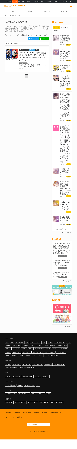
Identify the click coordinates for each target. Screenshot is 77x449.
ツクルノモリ (16, 352)
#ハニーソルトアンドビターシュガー (37, 35)
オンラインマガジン (20, 402)
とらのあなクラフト (11, 394)
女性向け (30, 11)
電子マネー (37, 376)
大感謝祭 (8, 352)
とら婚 (34, 1)
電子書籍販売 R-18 (59, 364)
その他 (68, 342)
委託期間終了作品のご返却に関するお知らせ (61, 273)
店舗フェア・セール (36, 345)
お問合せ (19, 417)
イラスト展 (48, 1)
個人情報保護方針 (56, 412)
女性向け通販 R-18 (37, 364)
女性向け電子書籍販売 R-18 (27, 367)
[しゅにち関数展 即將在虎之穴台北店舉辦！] (56, 219)
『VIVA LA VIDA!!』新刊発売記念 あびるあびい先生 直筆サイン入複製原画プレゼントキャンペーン (32, 56)
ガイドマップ (10, 417)
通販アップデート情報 (17, 355)
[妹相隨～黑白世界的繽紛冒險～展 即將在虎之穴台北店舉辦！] (56, 38)
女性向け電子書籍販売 (11, 367)
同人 (7, 342)
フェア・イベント (35, 342)
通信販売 (50, 342)
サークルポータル (62, 1)
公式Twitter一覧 (44, 402)
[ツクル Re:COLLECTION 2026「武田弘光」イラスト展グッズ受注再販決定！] (56, 52)
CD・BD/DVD (19, 342)
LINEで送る (45, 38)
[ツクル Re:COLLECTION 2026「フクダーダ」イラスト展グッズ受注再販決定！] (56, 203)
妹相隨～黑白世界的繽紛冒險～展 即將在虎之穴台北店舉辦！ (65, 38)
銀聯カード (46, 376)
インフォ (14, 1)
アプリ (30, 348)
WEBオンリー (40, 1)
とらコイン (28, 1)
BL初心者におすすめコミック (42, 348)
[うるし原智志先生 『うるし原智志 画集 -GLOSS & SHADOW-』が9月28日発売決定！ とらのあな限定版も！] (56, 184)
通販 (19, 1)
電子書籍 (54, 1)
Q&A (38, 385)
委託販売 (8, 412)
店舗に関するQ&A (27, 376)
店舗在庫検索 (16, 376)
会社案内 (17, 412)
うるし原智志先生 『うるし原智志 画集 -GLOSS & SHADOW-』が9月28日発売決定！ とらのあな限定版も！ (65, 188)
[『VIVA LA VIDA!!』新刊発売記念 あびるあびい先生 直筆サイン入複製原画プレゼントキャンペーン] (12, 55)
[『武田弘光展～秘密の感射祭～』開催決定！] (56, 171)
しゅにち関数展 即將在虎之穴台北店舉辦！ (65, 219)
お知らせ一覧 (9, 402)
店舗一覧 (8, 376)
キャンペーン (16, 345)
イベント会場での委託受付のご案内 (65, 67)
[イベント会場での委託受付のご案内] (56, 68)
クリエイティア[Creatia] (38, 394)
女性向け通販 (26, 364)
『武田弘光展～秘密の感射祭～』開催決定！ (65, 171)
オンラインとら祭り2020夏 (60, 348)
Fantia (7, 355)
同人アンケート (27, 352)
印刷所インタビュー (31, 355)
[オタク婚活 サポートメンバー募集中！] (62, 312)
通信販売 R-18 (16, 364)
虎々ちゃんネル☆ (32, 402)
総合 (13, 11)
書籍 (12, 342)
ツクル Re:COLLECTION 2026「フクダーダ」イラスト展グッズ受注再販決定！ (66, 205)
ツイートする (34, 38)
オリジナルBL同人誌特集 (51, 355)
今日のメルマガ (61, 352)
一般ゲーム (16, 348)
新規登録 (20, 385)
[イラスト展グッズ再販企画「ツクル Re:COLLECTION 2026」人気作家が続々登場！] (56, 78)
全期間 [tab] (56, 30)
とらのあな (8, 1)
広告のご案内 (27, 412)
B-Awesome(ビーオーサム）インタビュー (43, 352)
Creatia (40, 355)
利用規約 (44, 412)
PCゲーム (8, 348)
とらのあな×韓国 (62, 345)
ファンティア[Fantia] (24, 394)
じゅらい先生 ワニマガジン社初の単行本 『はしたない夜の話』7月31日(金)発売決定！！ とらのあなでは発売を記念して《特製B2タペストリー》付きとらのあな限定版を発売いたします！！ (65, 106)
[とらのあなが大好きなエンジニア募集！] (62, 322)
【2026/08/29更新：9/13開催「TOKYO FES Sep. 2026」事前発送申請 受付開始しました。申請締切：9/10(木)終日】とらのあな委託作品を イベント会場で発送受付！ (62, 248)
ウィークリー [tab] (64, 27)
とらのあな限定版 (59, 342)
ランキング (47, 11)
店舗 (23, 1)
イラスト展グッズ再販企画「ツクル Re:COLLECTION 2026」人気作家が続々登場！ (66, 81)
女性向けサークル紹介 (49, 345)
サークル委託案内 (10, 385)
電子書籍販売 (48, 364)
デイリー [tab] (56, 27)
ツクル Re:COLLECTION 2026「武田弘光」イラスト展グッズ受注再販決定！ (66, 54)
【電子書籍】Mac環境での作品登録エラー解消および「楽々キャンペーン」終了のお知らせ (61, 263)
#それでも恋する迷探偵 (19, 35)
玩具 (27, 342)
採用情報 (36, 412)
